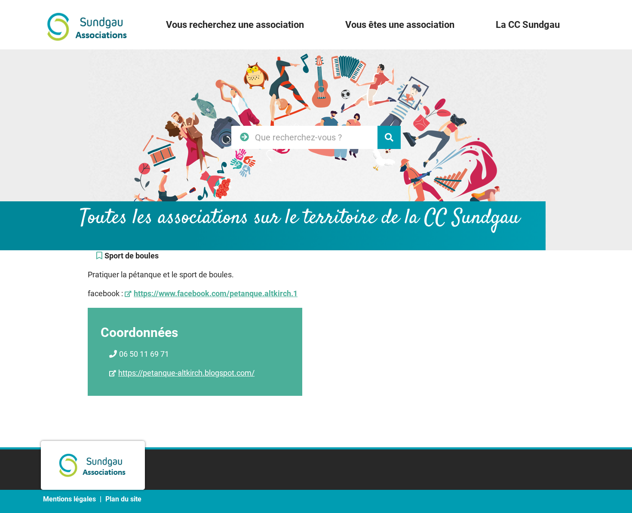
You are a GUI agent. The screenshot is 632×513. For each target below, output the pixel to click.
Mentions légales (69, 499)
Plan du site (123, 499)
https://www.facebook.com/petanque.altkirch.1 (216, 293)
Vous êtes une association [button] (399, 24)
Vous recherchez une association (235, 24)
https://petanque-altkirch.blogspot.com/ (186, 372)
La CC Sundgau (528, 24)
